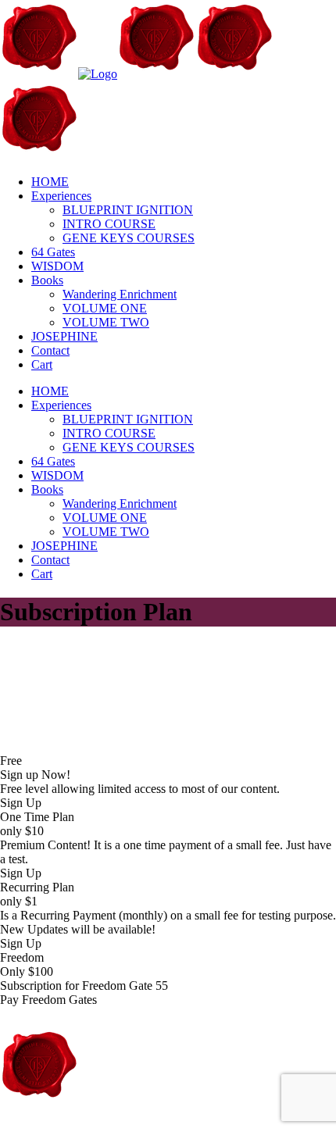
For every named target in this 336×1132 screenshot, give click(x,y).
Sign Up (20, 802)
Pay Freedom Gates (48, 999)
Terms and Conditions (272, 1124)
